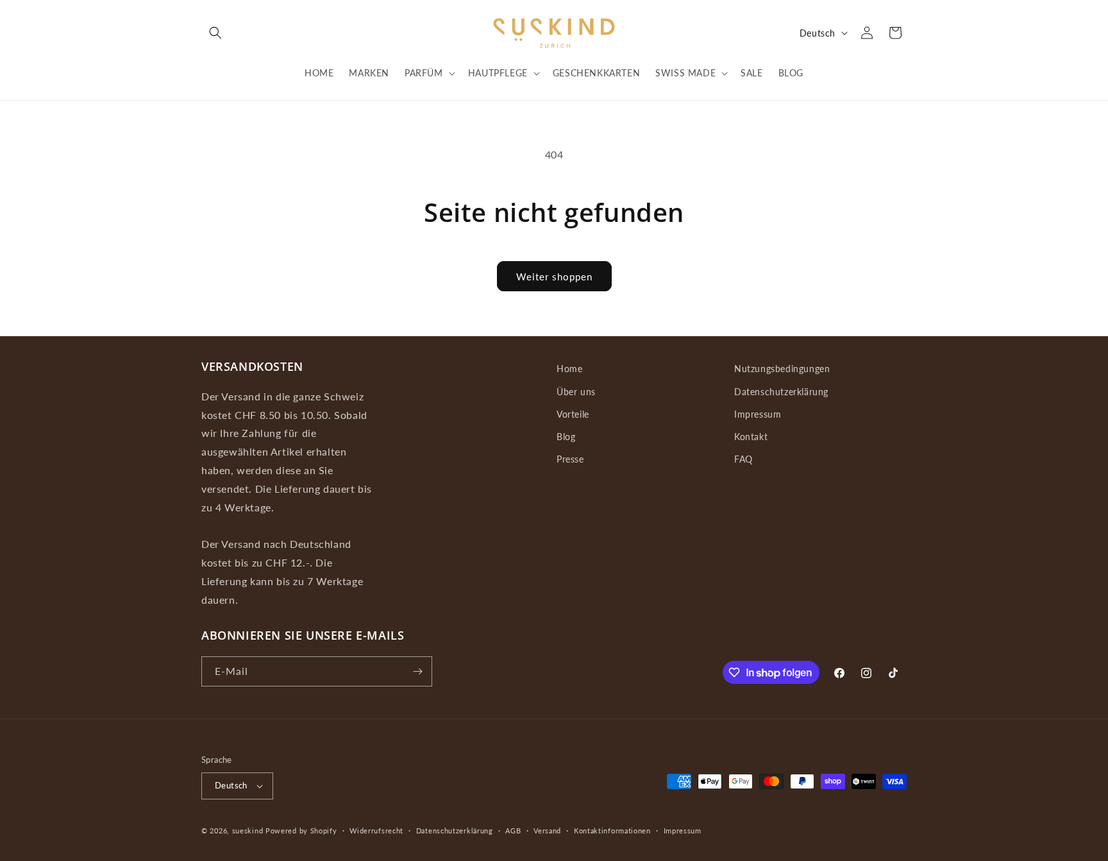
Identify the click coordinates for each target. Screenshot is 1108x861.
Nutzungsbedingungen (782, 368)
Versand (547, 830)
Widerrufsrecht (376, 830)
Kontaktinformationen (612, 830)
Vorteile (573, 414)
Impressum (757, 414)
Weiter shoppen (554, 276)
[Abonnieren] (417, 671)
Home (569, 368)
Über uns (576, 391)
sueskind (248, 830)
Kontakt (751, 436)
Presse (570, 459)
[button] (215, 33)
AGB (513, 830)
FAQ (743, 459)
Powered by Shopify (301, 830)
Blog (566, 436)
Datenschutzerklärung (781, 391)
